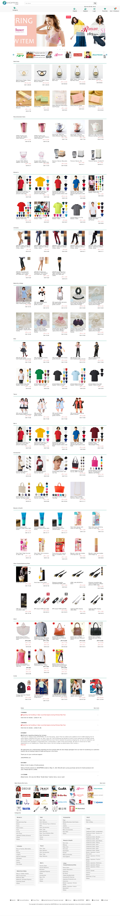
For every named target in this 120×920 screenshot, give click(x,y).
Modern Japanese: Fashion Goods (93, 860)
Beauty (88, 874)
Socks (18, 860)
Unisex (18, 837)
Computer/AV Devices (68, 877)
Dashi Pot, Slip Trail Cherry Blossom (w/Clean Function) (96, 135)
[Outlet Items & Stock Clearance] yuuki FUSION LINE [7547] (59, 638)
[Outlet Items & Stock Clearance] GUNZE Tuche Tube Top (22, 665)
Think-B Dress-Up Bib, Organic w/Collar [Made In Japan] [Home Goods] (95, 330)
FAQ (88, 900)
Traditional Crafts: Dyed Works (94, 840)
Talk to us (69, 900)
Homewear (19, 858)
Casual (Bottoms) (44, 867)
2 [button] (60, 49)
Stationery (65, 871)
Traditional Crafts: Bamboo (93, 837)
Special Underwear (21, 856)
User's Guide (96, 900)
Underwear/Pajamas (45, 871)
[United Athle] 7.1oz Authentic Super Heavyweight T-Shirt (94, 443)
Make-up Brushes (67, 854)
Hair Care (65, 848)
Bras (17, 850)
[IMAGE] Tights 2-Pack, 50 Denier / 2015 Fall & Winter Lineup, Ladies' (41, 247)
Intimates (19, 846)
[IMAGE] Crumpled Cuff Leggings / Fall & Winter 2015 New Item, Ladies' (22, 273)
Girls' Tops (42, 820)
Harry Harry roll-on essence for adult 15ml (41, 553)
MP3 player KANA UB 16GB (41, 608)
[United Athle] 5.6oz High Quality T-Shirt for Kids (22, 384)
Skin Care (65, 843)
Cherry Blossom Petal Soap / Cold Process (60, 106)
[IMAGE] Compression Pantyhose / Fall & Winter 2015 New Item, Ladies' (41, 273)
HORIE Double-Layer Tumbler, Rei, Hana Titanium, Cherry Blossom (41, 137)
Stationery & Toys (91, 876)
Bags (64, 820)
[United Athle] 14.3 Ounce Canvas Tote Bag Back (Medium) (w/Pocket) (95, 472)
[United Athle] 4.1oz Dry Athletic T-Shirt (40, 218)
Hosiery (18, 862)
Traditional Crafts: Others (92, 850)
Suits (17, 829)
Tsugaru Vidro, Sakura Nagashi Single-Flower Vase (41, 161)
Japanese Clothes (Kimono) (23, 835)
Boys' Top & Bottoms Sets (46, 833)
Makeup (65, 845)
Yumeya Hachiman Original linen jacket (96, 695)
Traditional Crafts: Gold (92, 844)
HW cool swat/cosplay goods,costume (94, 358)
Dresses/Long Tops (21, 822)
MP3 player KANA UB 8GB (59, 608)
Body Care (65, 847)
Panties (18, 852)
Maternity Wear (20, 877)
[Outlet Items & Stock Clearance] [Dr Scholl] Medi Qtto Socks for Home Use (59, 665)
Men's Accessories (68, 829)
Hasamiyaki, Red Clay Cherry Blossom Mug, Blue (59, 135)
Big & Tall (42, 877)
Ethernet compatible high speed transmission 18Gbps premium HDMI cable (96, 584)
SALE (88, 817)
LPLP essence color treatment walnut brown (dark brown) (41, 528)
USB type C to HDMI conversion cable (21, 609)
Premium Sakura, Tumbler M (96, 161)
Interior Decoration (68, 869)
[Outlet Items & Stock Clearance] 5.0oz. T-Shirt (40, 664)
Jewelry (65, 826)
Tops (17, 820)
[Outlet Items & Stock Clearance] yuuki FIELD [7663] (95, 638)
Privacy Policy (35, 900)
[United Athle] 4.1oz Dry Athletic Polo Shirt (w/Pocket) (95, 219)
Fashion (88, 872)
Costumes (65, 881)
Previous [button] (13, 55)
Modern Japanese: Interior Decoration (70, 887)
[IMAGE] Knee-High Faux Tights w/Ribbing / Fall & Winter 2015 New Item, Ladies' (59, 273)
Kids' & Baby (89, 822)
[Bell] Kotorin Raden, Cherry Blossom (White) (23, 80)
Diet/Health (66, 850)
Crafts (88, 828)
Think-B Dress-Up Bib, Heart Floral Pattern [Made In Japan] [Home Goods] (59, 330)
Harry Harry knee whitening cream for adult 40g (96, 527)
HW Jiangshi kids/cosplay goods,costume (41, 358)
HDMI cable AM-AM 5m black (76, 583)
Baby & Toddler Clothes (22, 873)
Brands (65, 852)
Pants (17, 826)
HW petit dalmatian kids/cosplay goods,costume (23, 358)
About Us (13, 900)
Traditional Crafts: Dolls (92, 848)
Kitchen (88, 868)
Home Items (66, 867)
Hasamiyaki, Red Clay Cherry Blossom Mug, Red (77, 135)
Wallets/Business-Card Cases (70, 822)
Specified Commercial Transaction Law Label (53, 900)
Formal (18, 831)
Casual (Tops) (43, 865)
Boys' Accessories (44, 835)
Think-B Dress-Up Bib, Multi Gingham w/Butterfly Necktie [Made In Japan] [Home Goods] (77, 330)
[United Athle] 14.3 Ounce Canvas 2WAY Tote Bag (77, 471)
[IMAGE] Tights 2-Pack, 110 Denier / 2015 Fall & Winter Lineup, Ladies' (77, 247)
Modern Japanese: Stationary (94, 863)
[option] (60, 31)
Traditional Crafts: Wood (92, 838)
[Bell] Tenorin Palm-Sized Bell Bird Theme (77, 79)
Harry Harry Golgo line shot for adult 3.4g (23, 553)
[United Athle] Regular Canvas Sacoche (40, 472)
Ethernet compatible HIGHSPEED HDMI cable (59, 583)
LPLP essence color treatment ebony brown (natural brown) (58, 528)
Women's (19, 817)
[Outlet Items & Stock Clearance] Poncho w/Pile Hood (23, 638)
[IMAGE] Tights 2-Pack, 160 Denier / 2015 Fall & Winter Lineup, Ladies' (96, 247)
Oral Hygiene (66, 856)
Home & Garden (90, 870)
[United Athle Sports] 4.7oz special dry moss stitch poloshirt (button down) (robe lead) (59, 192)
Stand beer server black (40, 582)
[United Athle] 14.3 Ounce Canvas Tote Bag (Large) (23, 497)
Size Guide (105, 900)
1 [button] (57, 49)
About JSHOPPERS (79, 900)
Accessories (43, 875)
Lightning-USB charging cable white (76, 609)
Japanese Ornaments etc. (69, 879)
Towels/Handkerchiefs (68, 875)
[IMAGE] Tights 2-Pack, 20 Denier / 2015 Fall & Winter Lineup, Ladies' (23, 247)
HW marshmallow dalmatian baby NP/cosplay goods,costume (59, 303)
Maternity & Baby (21, 871)
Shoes (41, 873)
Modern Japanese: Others (93, 866)
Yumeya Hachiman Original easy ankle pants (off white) (59, 695)
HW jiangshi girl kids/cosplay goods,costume (60, 358)
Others (18, 839)
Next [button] (106, 55)
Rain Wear (65, 831)
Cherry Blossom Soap (76, 105)
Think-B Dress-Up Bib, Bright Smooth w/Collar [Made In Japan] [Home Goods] (96, 303)
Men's (41, 863)
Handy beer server (21, 582)
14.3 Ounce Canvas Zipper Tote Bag (59, 497)
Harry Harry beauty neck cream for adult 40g (76, 527)
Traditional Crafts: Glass (92, 846)
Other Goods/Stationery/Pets (69, 864)
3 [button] (62, 49)
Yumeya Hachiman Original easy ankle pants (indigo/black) (41, 696)
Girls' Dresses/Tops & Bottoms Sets (48, 824)
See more (96, 708)
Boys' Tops (42, 829)
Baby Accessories (21, 875)
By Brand (65, 873)
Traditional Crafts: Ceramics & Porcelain (94, 834)
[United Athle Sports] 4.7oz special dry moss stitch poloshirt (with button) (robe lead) (77, 192)
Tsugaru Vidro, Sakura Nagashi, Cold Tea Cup (22, 161)
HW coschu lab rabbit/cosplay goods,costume (38, 414)
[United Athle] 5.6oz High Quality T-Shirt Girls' (95, 191)
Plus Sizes (19, 833)
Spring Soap (37, 106)
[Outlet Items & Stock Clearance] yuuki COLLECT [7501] (77, 638)
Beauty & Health (67, 840)
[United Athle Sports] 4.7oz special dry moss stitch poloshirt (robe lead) (23, 192)
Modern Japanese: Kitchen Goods (70, 883)
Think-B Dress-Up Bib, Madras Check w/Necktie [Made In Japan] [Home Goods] (40, 330)
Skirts (17, 824)
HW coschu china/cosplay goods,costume (77, 413)
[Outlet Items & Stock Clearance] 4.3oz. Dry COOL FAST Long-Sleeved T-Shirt (41, 638)
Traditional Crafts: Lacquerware (94, 831)
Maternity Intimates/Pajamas (24, 879)
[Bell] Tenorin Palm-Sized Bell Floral (59, 79)
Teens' (42, 846)
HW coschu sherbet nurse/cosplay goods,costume (57, 414)
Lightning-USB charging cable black (95, 609)
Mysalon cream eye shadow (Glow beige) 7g (96, 553)
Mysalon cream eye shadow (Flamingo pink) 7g (77, 553)
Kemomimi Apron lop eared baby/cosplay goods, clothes (23, 302)
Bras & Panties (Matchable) (23, 848)
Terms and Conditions (24, 900)
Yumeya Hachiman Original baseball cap (23, 695)
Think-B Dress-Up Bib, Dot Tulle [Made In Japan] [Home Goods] (23, 330)
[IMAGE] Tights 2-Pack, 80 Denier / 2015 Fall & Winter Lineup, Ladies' (59, 247)
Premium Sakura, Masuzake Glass (59, 161)
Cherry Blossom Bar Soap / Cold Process (96, 106)
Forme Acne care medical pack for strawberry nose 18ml (59, 554)
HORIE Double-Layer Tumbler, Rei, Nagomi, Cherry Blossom (22, 137)
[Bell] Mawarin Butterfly (95, 79)
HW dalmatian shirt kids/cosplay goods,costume (77, 358)
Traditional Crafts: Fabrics (93, 842)
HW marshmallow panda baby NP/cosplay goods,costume (40, 303)
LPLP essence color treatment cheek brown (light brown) (23, 528)
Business (42, 869)
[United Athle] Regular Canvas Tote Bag (22, 472)
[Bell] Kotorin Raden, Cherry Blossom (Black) (41, 80)
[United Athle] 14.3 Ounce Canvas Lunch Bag (41, 497)
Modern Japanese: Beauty (93, 865)
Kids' (41, 817)
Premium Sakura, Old (76, 161)
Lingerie (18, 854)
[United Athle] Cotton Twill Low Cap (59, 472)
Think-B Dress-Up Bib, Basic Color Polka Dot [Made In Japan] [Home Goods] (77, 303)
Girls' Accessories (44, 827)
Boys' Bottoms (43, 831)
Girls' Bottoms (43, 822)
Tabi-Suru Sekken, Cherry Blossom (23, 107)
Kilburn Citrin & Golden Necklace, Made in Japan (77, 497)
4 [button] (65, 49)
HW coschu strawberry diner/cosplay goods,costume (23, 413)
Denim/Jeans (19, 827)
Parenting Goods (20, 881)
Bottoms (88, 820)
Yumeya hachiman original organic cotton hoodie (77, 695)
